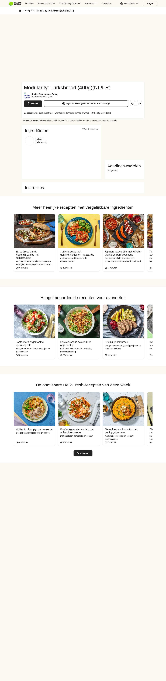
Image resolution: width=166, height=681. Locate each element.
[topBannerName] (83, 22)
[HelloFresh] (15, 4)
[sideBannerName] (124, 141)
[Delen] (139, 103)
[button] (130, 3)
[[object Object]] (132, 103)
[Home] (20, 11)
